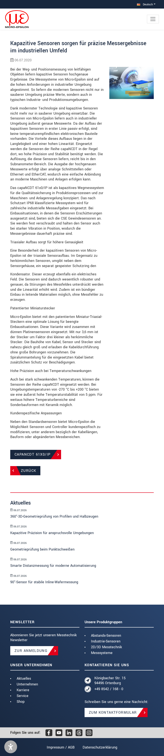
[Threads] (79, 732)
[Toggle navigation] (153, 19)
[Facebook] (48, 732)
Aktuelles (24, 678)
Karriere (23, 690)
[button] (10, 746)
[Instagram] (89, 732)
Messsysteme (102, 653)
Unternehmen (27, 684)
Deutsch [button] (147, 4)
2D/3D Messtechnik (106, 647)
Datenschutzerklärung (100, 747)
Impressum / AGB (61, 747)
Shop (21, 701)
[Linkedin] (69, 732)
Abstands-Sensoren (106, 635)
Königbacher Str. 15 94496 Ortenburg (110, 681)
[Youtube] (59, 732)
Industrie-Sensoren (105, 641)
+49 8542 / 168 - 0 (108, 689)
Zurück (28, 470)
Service (22, 696)
